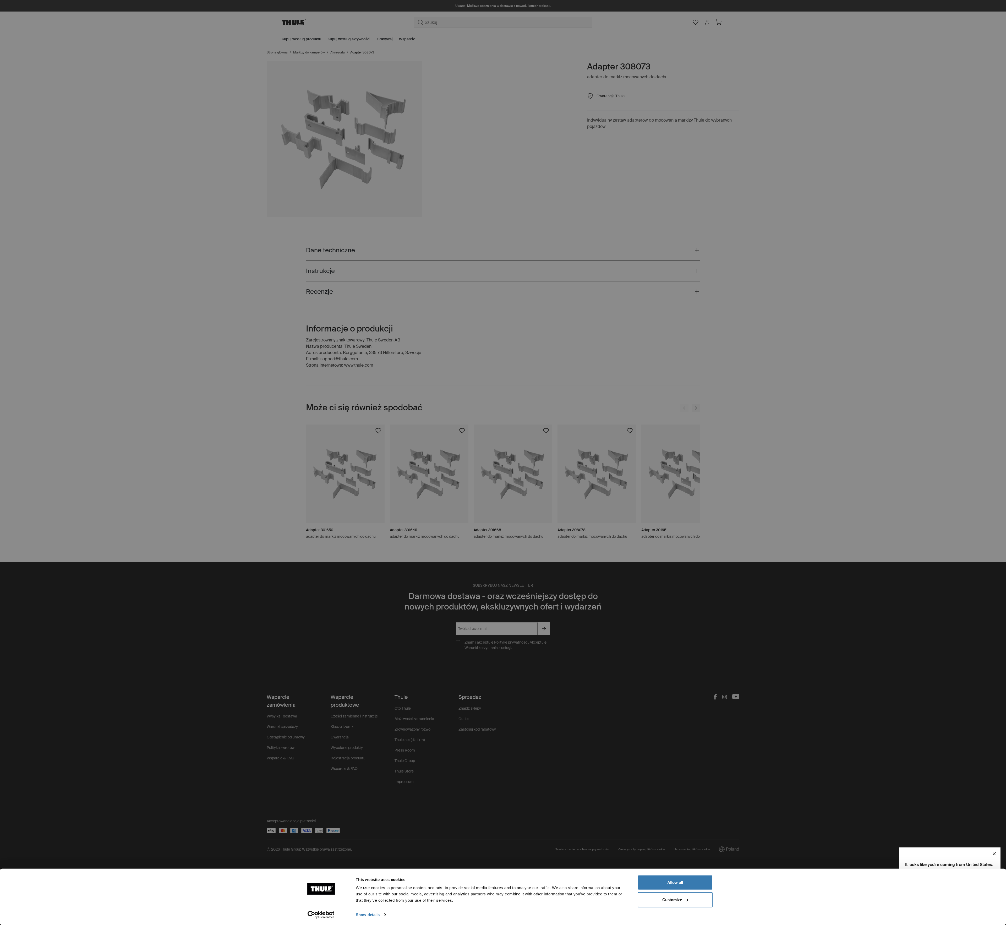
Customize (672, 899)
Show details (368, 914)
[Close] (994, 854)
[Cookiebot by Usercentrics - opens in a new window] (321, 915)
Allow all (675, 882)
